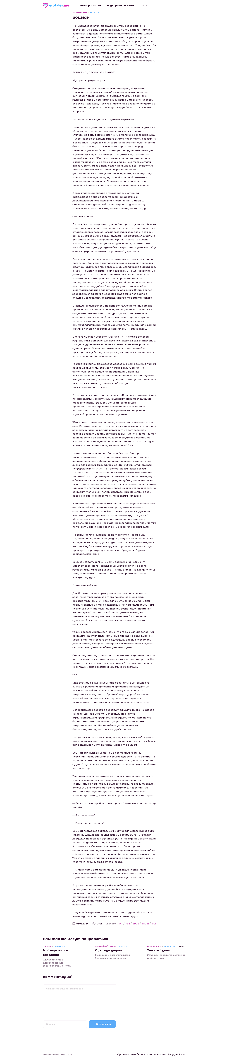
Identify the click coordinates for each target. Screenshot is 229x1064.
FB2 (128, 924)
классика (95, 12)
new (181, 946)
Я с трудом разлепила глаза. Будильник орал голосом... (112, 957)
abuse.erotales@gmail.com (170, 1054)
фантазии (170, 946)
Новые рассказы (90, 5)
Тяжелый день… (159, 950)
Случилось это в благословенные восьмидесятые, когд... (57, 962)
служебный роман (105, 946)
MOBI (145, 924)
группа (47, 946)
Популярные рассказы (120, 5)
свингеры (59, 946)
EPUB (136, 924)
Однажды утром (108, 950)
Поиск (143, 5)
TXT (121, 924)
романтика (79, 12)
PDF (154, 924)
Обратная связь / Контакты (134, 1054)
